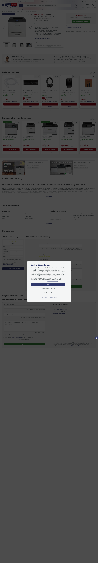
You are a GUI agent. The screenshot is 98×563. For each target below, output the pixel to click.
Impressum (44, 298)
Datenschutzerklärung (52, 281)
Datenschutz (53, 298)
